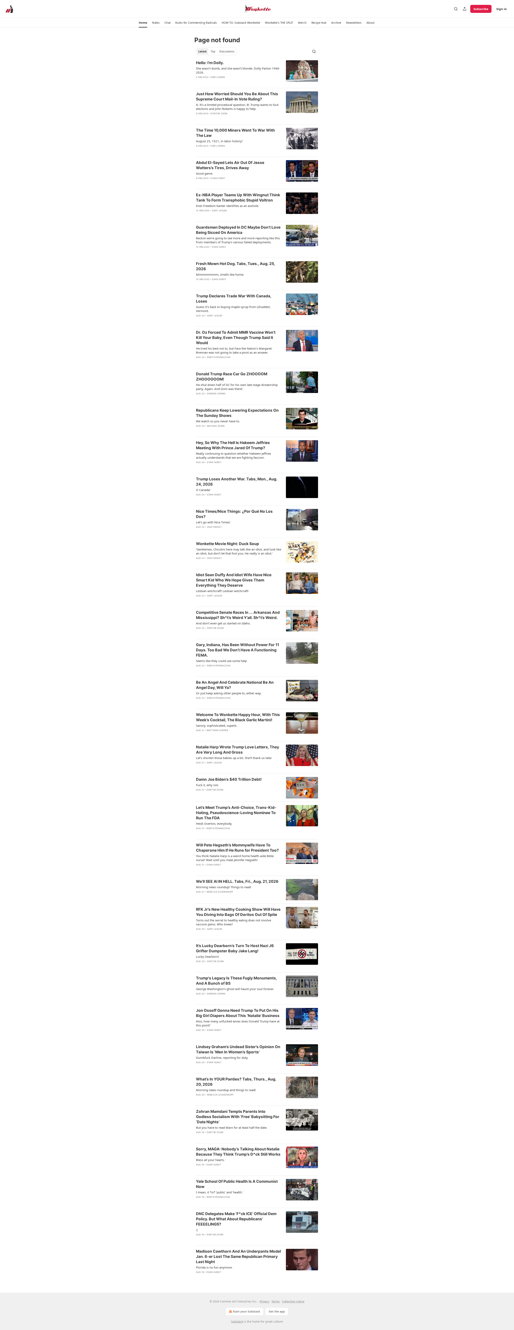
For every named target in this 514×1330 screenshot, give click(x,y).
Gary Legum (219, 210)
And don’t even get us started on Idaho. (223, 623)
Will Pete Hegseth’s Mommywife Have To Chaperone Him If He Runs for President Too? (237, 848)
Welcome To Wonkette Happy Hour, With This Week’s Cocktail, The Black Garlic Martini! (238, 717)
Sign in (501, 9)
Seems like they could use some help (221, 661)
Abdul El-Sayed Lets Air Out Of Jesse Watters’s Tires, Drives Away (230, 165)
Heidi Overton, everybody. (214, 824)
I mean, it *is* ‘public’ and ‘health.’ (219, 1192)
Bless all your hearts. (210, 1160)
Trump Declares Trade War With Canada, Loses (233, 299)
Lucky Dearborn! (207, 957)
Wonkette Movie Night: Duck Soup (227, 543)
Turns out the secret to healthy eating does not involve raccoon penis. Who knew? (233, 922)
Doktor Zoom (219, 113)
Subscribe (480, 9)
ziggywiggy (214, 527)
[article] (257, 72)
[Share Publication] (465, 9)
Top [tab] (213, 51)
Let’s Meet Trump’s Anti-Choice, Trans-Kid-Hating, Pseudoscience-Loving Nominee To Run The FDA (236, 812)
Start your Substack (246, 1311)
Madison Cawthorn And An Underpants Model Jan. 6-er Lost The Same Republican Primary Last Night (238, 1256)
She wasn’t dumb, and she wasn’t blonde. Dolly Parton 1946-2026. (238, 70)
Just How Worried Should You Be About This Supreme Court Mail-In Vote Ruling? (237, 96)
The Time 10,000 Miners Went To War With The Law (235, 133)
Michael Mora (216, 426)
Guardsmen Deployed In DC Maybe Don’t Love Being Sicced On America (238, 230)
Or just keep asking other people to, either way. (228, 693)
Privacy (264, 1301)
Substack (237, 1321)
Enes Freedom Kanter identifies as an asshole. (227, 206)
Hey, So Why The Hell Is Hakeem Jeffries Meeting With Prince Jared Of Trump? (233, 445)
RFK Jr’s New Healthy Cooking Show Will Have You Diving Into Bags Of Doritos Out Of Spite (238, 912)
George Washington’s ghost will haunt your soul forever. (235, 989)
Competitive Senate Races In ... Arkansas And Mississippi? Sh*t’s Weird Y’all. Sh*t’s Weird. (238, 615)
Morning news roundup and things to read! (226, 1090)
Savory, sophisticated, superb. (216, 725)
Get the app (277, 1311)
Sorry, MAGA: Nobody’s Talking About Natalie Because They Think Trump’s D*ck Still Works (238, 1152)
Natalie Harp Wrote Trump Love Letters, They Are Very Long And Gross (237, 750)
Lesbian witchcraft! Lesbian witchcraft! (222, 591)
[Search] (456, 9)
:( (197, 1230)
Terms (275, 1301)
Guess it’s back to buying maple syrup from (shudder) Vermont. (233, 309)
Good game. (204, 173)
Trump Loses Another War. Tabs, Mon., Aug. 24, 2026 (236, 482)
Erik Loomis (218, 77)
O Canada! (203, 490)
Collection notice (293, 1301)
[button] (142, 23)
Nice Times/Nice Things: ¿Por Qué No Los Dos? (234, 514)
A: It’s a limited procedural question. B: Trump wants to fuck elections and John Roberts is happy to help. (237, 107)
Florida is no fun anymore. (214, 1267)
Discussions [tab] (226, 51)
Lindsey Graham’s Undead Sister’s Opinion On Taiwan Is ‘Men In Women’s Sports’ (238, 1049)
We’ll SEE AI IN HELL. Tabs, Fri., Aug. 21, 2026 (237, 881)
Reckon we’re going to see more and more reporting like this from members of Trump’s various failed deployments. (238, 240)
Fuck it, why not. (207, 785)
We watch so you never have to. (218, 421)
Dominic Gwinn (216, 393)
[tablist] (216, 51)
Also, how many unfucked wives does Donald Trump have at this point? (237, 1023)
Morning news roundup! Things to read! (223, 887)
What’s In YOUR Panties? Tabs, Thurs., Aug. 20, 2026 (236, 1082)
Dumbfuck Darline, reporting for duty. (222, 1058)
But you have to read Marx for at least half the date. (231, 1127)
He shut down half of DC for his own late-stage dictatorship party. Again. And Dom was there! (237, 387)
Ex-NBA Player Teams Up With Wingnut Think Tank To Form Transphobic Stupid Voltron (238, 198)
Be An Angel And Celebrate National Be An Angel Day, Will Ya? (235, 685)
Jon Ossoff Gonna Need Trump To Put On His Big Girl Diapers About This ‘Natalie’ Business (237, 1013)
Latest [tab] (202, 51)
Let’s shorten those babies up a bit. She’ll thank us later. (234, 758)
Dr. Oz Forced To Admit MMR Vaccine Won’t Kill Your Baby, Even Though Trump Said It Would (235, 337)
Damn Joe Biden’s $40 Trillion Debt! (229, 779)
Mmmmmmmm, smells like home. (220, 274)
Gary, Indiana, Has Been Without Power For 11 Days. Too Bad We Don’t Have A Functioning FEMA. (237, 650)
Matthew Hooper (217, 730)
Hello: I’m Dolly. (210, 62)
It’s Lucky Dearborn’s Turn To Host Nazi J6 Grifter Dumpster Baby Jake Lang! (235, 948)
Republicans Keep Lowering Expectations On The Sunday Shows (237, 413)
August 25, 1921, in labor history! (219, 141)
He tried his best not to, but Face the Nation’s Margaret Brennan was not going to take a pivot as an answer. (234, 350)
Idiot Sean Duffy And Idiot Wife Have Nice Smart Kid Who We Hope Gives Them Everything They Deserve (233, 580)
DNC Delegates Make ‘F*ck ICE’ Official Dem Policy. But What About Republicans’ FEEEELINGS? (236, 1219)
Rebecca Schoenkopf (220, 891)
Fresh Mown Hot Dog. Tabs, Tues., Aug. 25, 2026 (235, 266)
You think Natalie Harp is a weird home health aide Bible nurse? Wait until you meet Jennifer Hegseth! (235, 858)
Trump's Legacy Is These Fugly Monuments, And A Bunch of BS (236, 981)
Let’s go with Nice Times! (213, 522)
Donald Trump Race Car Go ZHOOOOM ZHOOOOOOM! (231, 377)
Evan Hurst (218, 178)
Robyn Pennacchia (218, 357)
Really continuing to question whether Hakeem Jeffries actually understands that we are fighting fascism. (233, 455)
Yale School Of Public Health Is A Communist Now (237, 1184)
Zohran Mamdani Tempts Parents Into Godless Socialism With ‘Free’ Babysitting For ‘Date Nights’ (237, 1116)
